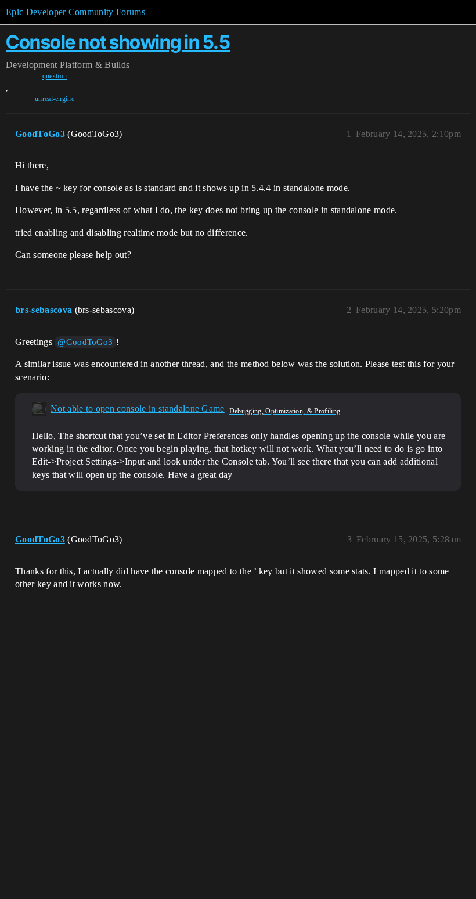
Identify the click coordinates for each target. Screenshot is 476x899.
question (54, 76)
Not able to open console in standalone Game (138, 408)
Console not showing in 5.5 (118, 42)
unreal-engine (54, 99)
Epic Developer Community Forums (75, 12)
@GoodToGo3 (85, 342)
